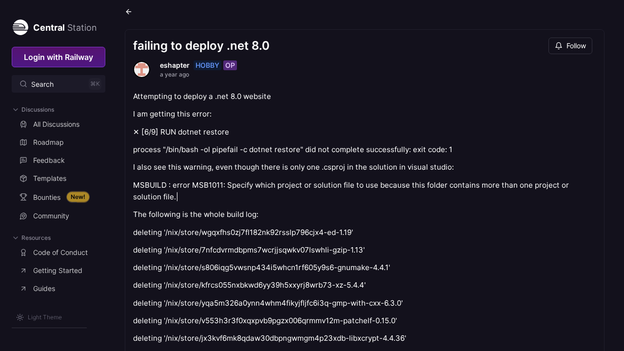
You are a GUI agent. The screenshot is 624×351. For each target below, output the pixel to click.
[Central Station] (20, 25)
